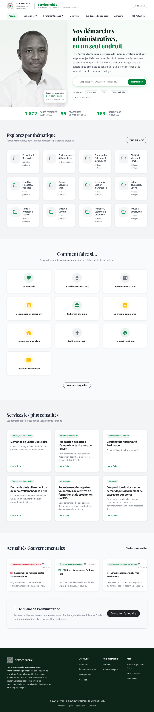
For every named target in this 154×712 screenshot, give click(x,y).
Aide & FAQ (140, 5)
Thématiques (85, 674)
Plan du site (132, 678)
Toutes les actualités (136, 548)
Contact (92, 705)
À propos (83, 679)
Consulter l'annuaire (123, 613)
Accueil (12, 15)
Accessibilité (81, 705)
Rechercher (137, 81)
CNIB (104, 92)
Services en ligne (110, 669)
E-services (74, 15)
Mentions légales (65, 705)
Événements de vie (87, 669)
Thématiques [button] (28, 15)
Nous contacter (134, 673)
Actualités (140, 15)
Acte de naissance (82, 97)
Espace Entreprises (99, 15)
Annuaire (118, 15)
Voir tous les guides (77, 385)
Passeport (91, 92)
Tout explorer (136, 140)
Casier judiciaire (118, 92)
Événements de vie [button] (52, 15)
